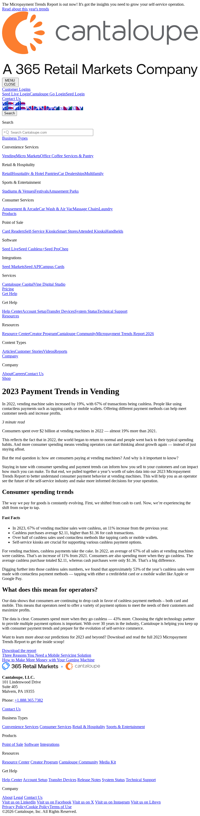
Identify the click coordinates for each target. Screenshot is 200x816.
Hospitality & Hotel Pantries (35, 173)
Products (9, 213)
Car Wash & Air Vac (56, 209)
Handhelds (114, 231)
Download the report (19, 650)
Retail (7, 173)
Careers (18, 373)
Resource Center (15, 333)
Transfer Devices (60, 311)
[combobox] (47, 132)
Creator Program (43, 333)
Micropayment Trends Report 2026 (125, 333)
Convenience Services (20, 726)
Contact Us (11, 98)
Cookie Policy (37, 807)
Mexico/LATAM (69, 108)
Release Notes (89, 780)
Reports (60, 351)
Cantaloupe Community (76, 333)
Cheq (63, 249)
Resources (10, 316)
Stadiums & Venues (18, 191)
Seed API (32, 266)
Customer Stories (29, 351)
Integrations (49, 744)
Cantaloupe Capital (18, 284)
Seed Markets (13, 266)
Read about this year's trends (25, 9)
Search (9, 113)
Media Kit (107, 762)
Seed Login (75, 94)
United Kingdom (40, 108)
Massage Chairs (86, 209)
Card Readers (13, 231)
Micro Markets (28, 156)
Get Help (9, 293)
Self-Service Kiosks (40, 231)
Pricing (8, 289)
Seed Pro (52, 249)
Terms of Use (60, 807)
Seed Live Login (16, 94)
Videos (48, 351)
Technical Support (112, 311)
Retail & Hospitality (88, 726)
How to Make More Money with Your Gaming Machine (48, 660)
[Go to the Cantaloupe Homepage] (100, 75)
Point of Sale (12, 744)
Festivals (41, 191)
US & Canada (13, 103)
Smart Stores (67, 231)
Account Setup (34, 311)
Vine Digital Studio (49, 284)
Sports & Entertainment (125, 726)
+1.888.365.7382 (29, 700)
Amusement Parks (64, 191)
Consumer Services (55, 726)
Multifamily (94, 173)
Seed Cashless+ (32, 249)
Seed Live (10, 249)
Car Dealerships (71, 173)
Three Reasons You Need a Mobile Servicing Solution (46, 655)
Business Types (15, 138)
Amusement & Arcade (20, 209)
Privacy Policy (14, 807)
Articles (8, 351)
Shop (6, 378)
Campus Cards (52, 266)
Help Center (12, 311)
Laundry (106, 209)
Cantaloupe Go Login (48, 94)
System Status (85, 311)
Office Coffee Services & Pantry (66, 156)
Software (31, 744)
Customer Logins (16, 89)
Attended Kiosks (91, 231)
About (7, 373)
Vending (9, 156)
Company (10, 356)
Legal (18, 797)
